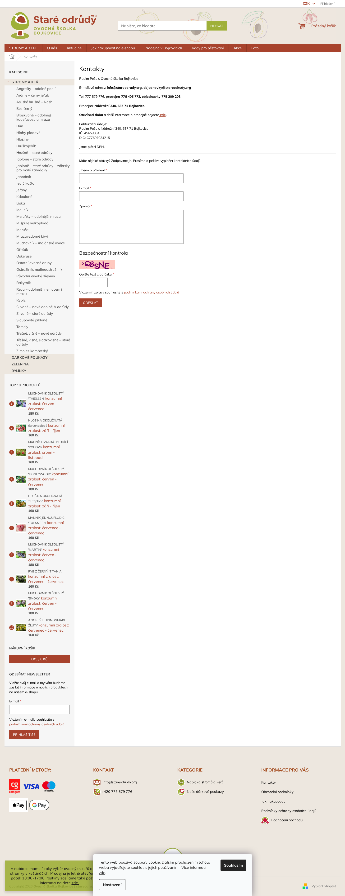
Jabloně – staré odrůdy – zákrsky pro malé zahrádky (43, 168)
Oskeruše (24, 256)
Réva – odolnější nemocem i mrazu (39, 291)
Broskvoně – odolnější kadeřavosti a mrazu (34, 117)
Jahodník (23, 176)
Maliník (22, 210)
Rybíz (21, 300)
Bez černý (24, 108)
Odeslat (90, 303)
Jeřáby (21, 190)
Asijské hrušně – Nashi (34, 102)
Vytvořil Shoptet (324, 886)
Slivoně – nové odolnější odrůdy (42, 307)
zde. (75, 882)
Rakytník (23, 282)
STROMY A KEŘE (26, 82)
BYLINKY (19, 370)
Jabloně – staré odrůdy (34, 159)
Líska (20, 203)
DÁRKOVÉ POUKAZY (29, 357)
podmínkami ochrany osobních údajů (36, 724)
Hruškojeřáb (26, 146)
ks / (39, 659)
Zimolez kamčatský (32, 351)
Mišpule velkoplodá (32, 223)
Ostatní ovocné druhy (34, 263)
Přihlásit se (24, 734)
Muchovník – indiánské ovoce (40, 243)
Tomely (22, 326)
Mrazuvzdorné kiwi (32, 236)
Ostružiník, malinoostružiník (39, 269)
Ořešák (22, 249)
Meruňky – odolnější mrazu (38, 216)
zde (102, 872)
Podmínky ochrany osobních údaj (287, 810)
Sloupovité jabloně (31, 320)
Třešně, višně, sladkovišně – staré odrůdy (43, 342)
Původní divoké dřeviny (35, 276)
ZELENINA (20, 364)
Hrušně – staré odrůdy (34, 152)
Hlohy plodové (28, 132)
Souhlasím (233, 865)
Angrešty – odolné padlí (35, 88)
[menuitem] (23, 48)
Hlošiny (22, 139)
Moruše (22, 229)
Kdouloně (24, 196)
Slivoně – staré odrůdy (34, 313)
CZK (307, 3)
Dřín (19, 126)
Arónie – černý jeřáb (32, 95)
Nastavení (112, 884)
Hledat (216, 26)
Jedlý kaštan (26, 183)
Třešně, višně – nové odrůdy (39, 333)
